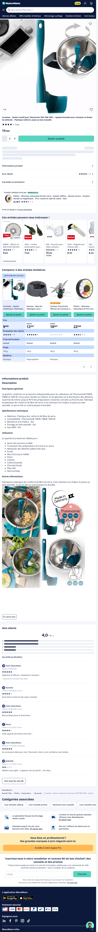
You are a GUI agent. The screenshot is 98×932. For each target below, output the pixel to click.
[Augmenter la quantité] (14, 139)
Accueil (4, 793)
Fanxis (12, 209)
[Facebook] (10, 921)
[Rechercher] (9, 10)
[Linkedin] (4, 921)
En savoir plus (72, 882)
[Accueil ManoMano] (37, 3)
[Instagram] (22, 921)
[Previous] (84, 367)
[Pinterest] (16, 921)
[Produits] (3, 10)
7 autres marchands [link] (24, 209)
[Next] (91, 367)
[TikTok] (29, 921)
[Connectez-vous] (85, 3)
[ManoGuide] (90, 925)
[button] (48, 197)
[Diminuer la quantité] (4, 139)
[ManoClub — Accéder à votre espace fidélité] (78, 3)
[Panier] (91, 3)
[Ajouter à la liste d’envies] (91, 109)
